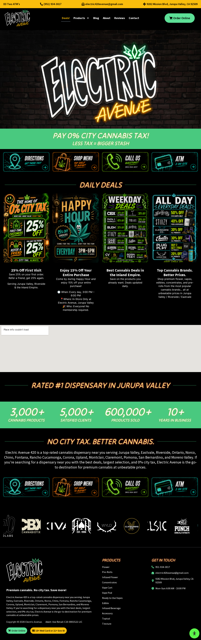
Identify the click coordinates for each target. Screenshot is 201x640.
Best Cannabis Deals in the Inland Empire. (125, 272)
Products (79, 18)
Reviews (119, 18)
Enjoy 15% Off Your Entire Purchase (76, 272)
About (106, 18)
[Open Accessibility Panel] (194, 633)
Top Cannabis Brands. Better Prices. (175, 272)
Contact (134, 18)
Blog (96, 18)
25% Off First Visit (26, 270)
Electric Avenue (33, 621)
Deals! (66, 18)
